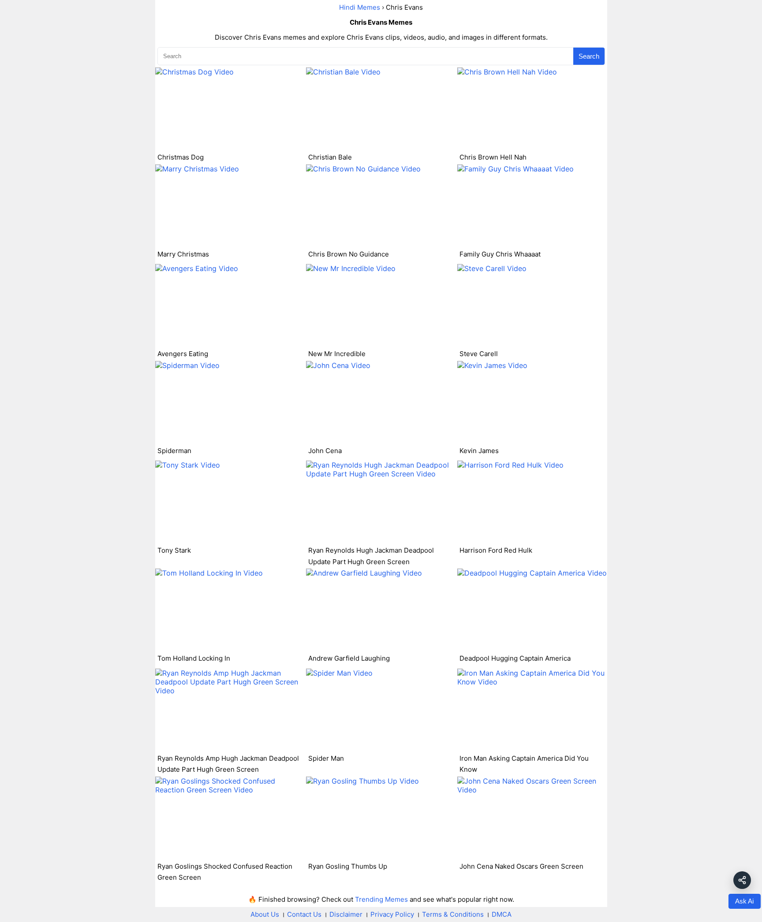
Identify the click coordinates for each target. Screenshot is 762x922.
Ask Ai (744, 901)
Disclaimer (345, 914)
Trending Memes (381, 899)
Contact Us (304, 914)
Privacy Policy (392, 914)
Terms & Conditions (453, 914)
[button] (742, 880)
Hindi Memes (359, 7)
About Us (264, 914)
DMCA (502, 914)
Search (589, 56)
